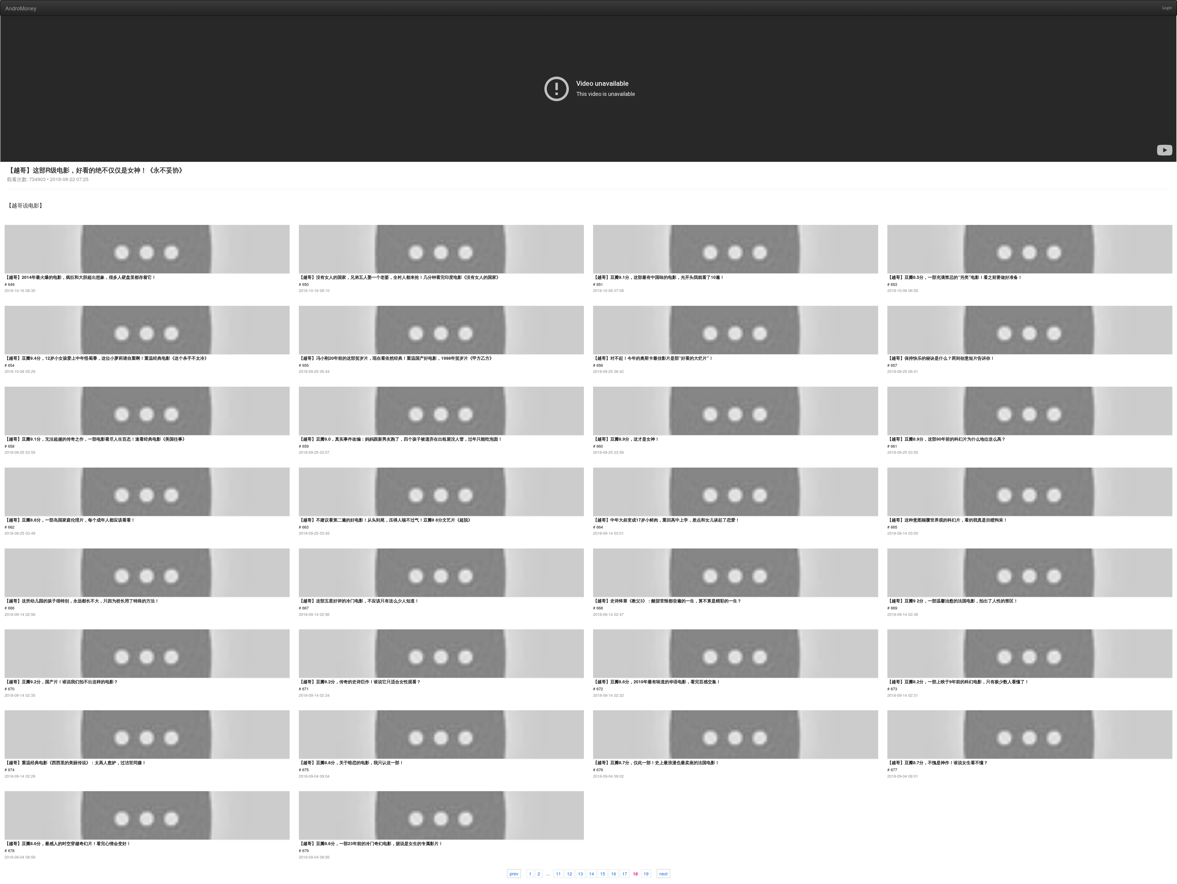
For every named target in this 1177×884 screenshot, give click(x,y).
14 (591, 874)
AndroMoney (20, 8)
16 (613, 874)
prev (514, 874)
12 (569, 874)
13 (580, 874)
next (663, 874)
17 (624, 874)
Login (1167, 8)
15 (602, 874)
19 (646, 874)
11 (558, 874)
